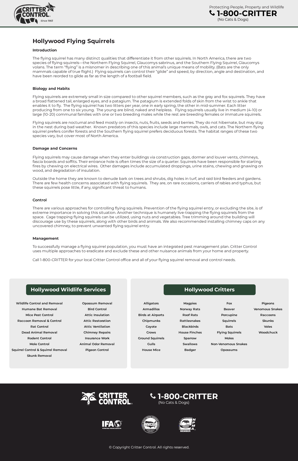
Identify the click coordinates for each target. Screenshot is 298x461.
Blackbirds (190, 326)
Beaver (229, 309)
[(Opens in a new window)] (122, 424)
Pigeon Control (97, 350)
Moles (229, 338)
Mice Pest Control (39, 315)
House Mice (151, 350)
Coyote (151, 326)
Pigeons (268, 303)
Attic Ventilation (97, 326)
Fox (229, 303)
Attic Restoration (97, 321)
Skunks (268, 321)
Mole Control (39, 344)
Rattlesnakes (190, 321)
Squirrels (229, 321)
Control (40, 200)
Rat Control (39, 326)
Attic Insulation (97, 315)
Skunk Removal (39, 355)
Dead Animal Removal (39, 332)
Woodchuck (268, 332)
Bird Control (97, 309)
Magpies (190, 303)
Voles (268, 326)
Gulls (151, 344)
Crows (151, 332)
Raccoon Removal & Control (39, 321)
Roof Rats (190, 315)
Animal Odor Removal (97, 344)
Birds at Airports (151, 315)
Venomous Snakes (268, 309)
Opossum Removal (97, 303)
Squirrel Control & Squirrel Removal (39, 350)
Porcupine (229, 315)
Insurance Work (97, 338)
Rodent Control (39, 338)
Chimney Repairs (97, 332)
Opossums (229, 350)
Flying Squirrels (229, 332)
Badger (190, 350)
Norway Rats (190, 309)
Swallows (190, 344)
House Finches (190, 332)
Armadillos (151, 309)
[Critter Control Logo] (34, 13)
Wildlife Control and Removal (39, 303)
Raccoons (268, 315)
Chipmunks (151, 321)
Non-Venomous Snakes (229, 344)
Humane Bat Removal (39, 309)
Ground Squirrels (151, 338)
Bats (229, 326)
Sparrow (190, 338)
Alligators (151, 303)
